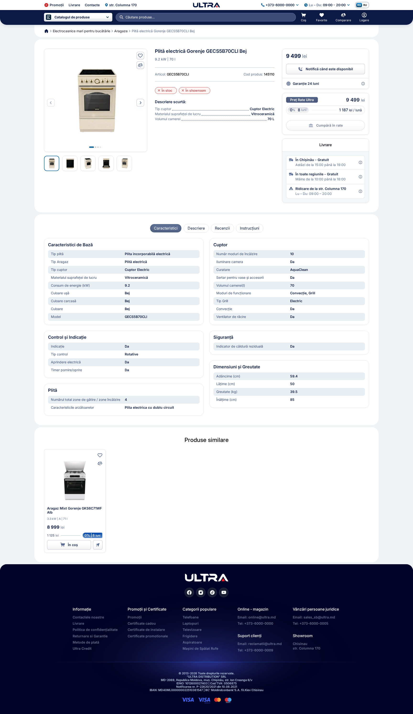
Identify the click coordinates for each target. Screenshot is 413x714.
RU (365, 5)
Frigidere (190, 636)
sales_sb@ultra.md (319, 617)
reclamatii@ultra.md (265, 644)
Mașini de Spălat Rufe (200, 648)
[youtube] (223, 592)
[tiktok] (212, 592)
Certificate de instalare (146, 630)
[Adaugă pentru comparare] (140, 65)
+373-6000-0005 (313, 623)
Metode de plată (86, 642)
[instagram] (201, 592)
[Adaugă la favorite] (140, 55)
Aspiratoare (192, 642)
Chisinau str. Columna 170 (306, 646)
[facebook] (189, 592)
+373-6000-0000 (258, 623)
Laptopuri (191, 623)
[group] (166, 228)
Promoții (135, 617)
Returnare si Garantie (90, 636)
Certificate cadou (142, 623)
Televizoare (192, 630)
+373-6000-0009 (258, 650)
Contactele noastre (88, 617)
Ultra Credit (82, 648)
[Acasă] (206, 5)
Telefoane (191, 617)
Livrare (78, 623)
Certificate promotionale (148, 636)
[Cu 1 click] (98, 545)
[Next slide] (140, 103)
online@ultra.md (262, 617)
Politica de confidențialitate (95, 630)
